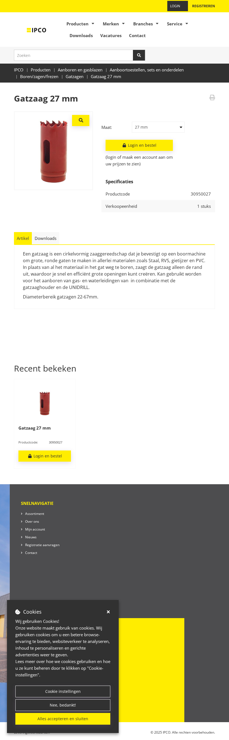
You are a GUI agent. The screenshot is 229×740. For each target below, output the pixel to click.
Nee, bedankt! (63, 705)
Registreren (203, 6)
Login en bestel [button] (141, 145)
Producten (77, 23)
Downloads (81, 35)
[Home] (36, 29)
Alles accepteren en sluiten (62, 718)
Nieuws (31, 537)
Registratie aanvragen (42, 545)
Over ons (32, 521)
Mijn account (35, 529)
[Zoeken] (139, 55)
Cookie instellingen (63, 691)
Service (174, 23)
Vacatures (110, 35)
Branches (143, 23)
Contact (137, 35)
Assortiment (34, 513)
